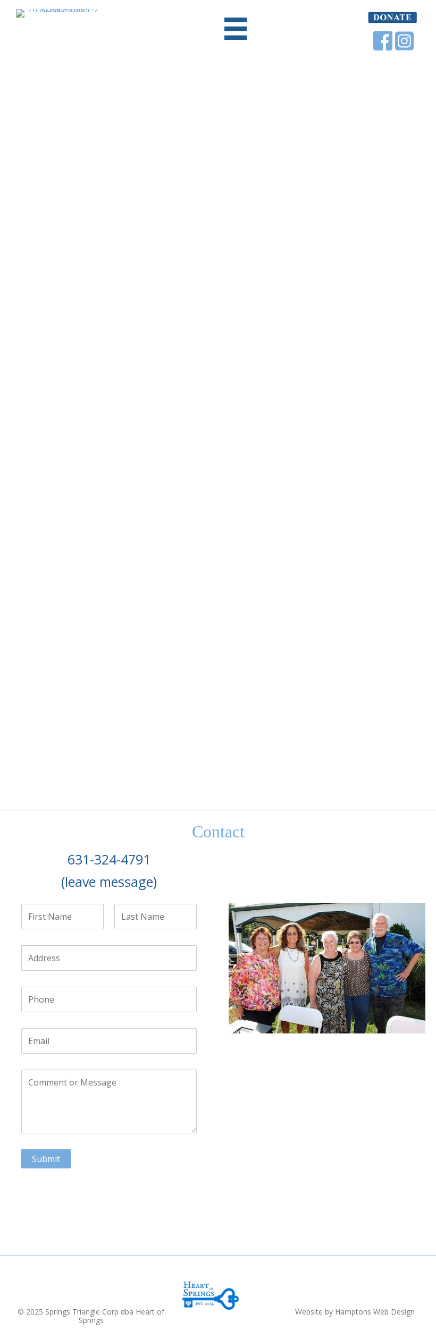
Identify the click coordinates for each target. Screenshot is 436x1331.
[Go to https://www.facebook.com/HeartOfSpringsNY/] (382, 41)
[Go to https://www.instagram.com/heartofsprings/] (404, 41)
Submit (46, 1159)
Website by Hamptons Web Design (355, 1312)
